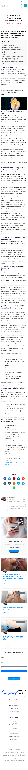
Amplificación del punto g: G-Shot (12, 47)
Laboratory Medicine (14, 739)
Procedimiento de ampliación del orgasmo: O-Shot (12, 50)
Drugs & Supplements (14, 724)
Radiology (14, 737)
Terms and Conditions (7, 768)
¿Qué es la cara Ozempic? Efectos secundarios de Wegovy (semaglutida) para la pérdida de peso (13, 577)
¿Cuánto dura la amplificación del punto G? (13, 53)
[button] (4, 478)
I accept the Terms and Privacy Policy (11, 668)
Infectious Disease (14, 733)
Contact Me (14, 551)
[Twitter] (12, 699)
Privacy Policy (22, 768)
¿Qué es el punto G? (8, 45)
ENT (14, 734)
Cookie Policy (15, 768)
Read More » (6, 583)
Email (2, 662)
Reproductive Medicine (14, 731)
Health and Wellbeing (14, 736)
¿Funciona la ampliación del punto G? (13, 56)
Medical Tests (14, 723)
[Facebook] (9, 699)
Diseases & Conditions (14, 720)
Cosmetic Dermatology (14, 711)
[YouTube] (16, 699)
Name (2, 657)
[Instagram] (14, 699)
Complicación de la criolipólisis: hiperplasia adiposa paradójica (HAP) (13, 638)
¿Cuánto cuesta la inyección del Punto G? (13, 62)
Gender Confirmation (14, 713)
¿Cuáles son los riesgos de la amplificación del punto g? (10, 59)
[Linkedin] (18, 699)
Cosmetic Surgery (14, 708)
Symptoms (14, 721)
